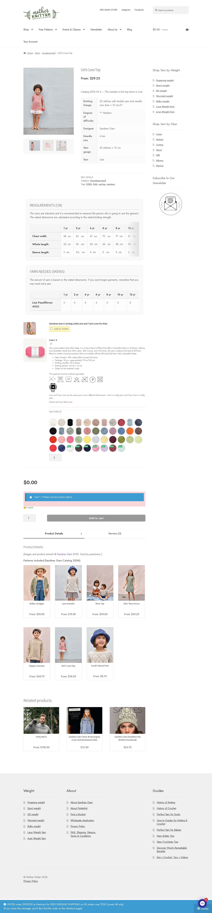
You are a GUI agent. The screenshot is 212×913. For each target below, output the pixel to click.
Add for (61, 329)
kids (95, 184)
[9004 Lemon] (87, 439)
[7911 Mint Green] (121, 448)
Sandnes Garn (64, 554)
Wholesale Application (82, 820)
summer (111, 184)
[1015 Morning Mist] (61, 422)
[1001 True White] (70, 448)
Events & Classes (72, 29)
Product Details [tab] (54, 533)
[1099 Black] (70, 422)
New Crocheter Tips (167, 842)
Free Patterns (46, 29)
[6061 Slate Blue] (138, 422)
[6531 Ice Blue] (61, 431)
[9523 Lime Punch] (129, 439)
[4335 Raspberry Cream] (121, 422)
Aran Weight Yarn (165, 111)
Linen (159, 134)
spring (102, 184)
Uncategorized (48, 53)
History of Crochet (166, 808)
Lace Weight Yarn (165, 106)
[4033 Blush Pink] (87, 431)
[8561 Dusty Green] (78, 431)
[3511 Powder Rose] (104, 422)
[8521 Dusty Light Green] (70, 431)
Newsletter (96, 29)
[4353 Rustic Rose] (112, 448)
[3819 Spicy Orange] (53, 439)
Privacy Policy (77, 826)
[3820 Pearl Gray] (112, 422)
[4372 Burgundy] (112, 439)
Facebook (139, 9)
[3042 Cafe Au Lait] (95, 422)
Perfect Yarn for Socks (168, 814)
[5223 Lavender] (104, 448)
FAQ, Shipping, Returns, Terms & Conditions (83, 834)
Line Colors (55, 411)
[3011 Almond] (87, 422)
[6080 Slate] (53, 431)
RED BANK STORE (108, 9)
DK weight (161, 90)
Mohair (159, 139)
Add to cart (96, 518)
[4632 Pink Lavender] (112, 431)
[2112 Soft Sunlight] (104, 439)
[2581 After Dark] (78, 448)
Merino (160, 165)
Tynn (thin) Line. (66, 402)
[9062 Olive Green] (95, 431)
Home (30, 53)
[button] (29, 328)
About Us (112, 29)
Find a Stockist (78, 814)
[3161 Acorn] (138, 431)
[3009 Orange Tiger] (129, 431)
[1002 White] (53, 422)
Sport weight (162, 85)
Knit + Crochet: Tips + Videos (172, 857)
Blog (129, 29)
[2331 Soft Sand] (78, 422)
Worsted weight (164, 96)
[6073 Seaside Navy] (87, 448)
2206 (89, 184)
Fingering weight (165, 80)
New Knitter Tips (165, 836)
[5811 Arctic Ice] (95, 439)
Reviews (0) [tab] (115, 533)
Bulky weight (162, 101)
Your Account (30, 41)
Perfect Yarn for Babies (169, 830)
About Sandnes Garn (81, 802)
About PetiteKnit (78, 808)
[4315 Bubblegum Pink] (70, 439)
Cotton (159, 144)
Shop (26, 29)
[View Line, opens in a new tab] (51, 343)
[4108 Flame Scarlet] (53, 448)
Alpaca (159, 160)
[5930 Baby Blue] (129, 422)
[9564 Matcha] (121, 439)
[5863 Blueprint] (61, 448)
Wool (159, 150)
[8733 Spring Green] (78, 439)
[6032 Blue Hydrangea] (104, 431)
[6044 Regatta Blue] (121, 431)
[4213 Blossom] (61, 439)
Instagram (126, 9)
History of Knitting (166, 802)
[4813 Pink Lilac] (95, 448)
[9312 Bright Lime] (138, 439)
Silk (158, 155)
